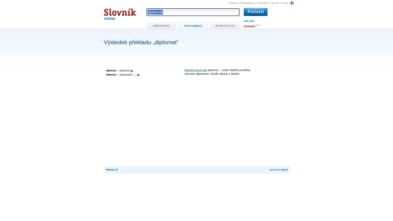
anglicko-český (161, 25)
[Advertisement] (178, 34)
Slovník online (112, 13)
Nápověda (263, 3)
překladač (249, 26)
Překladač (233, 3)
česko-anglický (193, 25)
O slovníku (274, 3)
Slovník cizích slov (195, 70)
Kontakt (285, 3)
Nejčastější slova (248, 3)
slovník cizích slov (225, 25)
